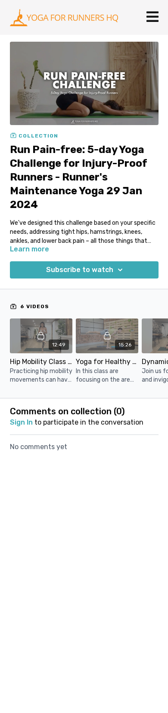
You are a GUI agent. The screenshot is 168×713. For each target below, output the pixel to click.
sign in (21, 422)
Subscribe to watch (79, 270)
